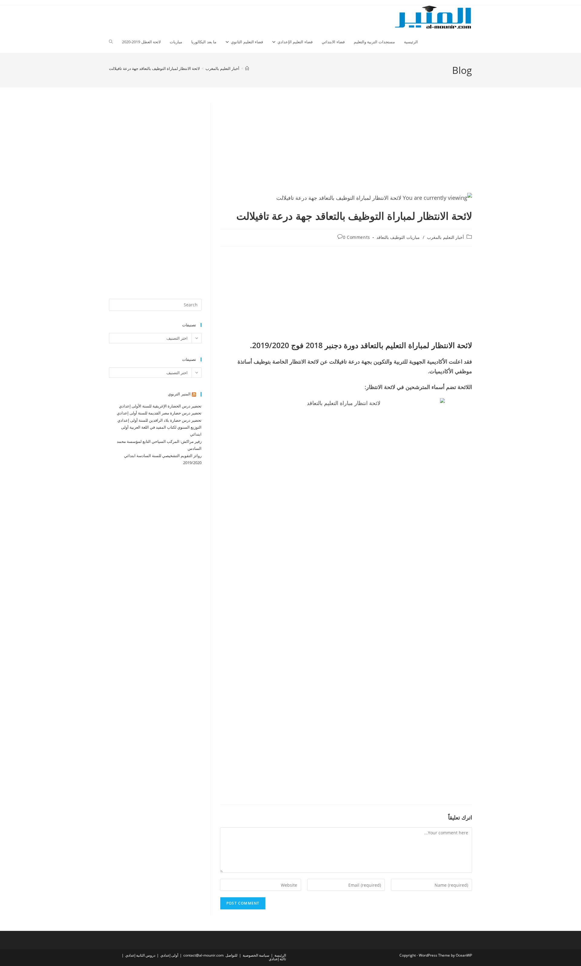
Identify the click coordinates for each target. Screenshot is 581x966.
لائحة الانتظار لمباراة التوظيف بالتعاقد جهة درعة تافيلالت (154, 68)
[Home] (247, 68)
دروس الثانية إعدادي (140, 955)
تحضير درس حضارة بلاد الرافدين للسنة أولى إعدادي (159, 420)
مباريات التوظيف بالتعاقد (398, 237)
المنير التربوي (179, 394)
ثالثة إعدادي (277, 958)
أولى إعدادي (169, 955)
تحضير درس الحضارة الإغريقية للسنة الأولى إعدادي (160, 406)
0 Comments (356, 237)
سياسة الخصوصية (256, 955)
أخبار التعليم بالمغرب (445, 237)
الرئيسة (280, 955)
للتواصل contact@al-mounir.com (210, 955)
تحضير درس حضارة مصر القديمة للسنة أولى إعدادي (159, 413)
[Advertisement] (346, 147)
